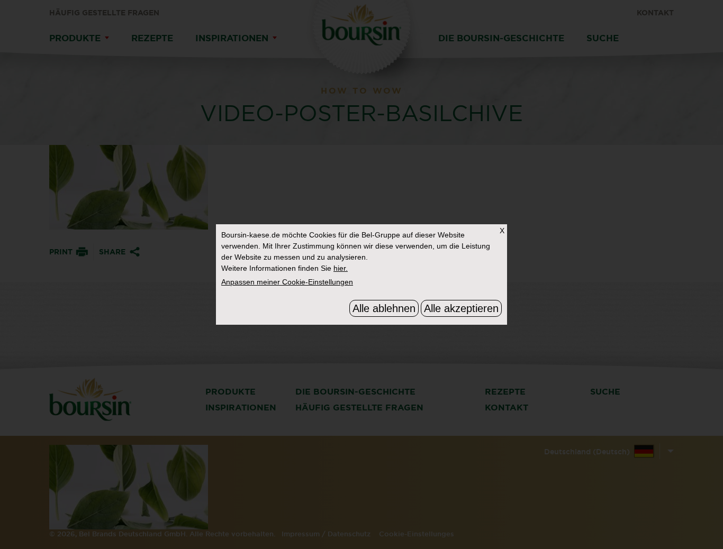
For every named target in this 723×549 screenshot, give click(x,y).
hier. (340, 268)
